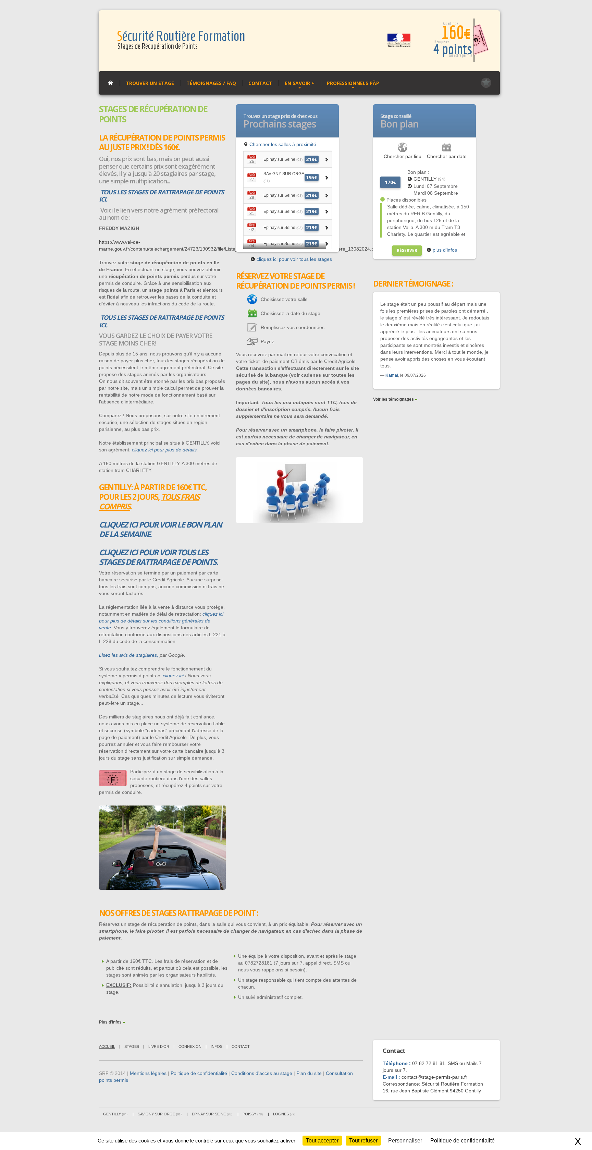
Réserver (407, 250)
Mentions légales (148, 1073)
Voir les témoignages (393, 399)
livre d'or (158, 1046)
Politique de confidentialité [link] (462, 1140)
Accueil (107, 1046)
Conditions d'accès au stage (261, 1073)
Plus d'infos (110, 1022)
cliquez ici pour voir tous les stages (293, 259)
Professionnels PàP (353, 83)
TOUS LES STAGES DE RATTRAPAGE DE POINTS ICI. (161, 196)
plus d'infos (444, 250)
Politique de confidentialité (199, 1073)
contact (241, 1046)
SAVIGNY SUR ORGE (160, 1114)
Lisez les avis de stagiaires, (128, 655)
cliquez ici (173, 675)
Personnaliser (405, 1140)
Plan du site (309, 1073)
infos (216, 1046)
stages (131, 1046)
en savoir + (299, 83)
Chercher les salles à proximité (282, 144)
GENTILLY (429, 179)
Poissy (253, 1114)
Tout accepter (322, 1140)
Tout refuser (363, 1140)
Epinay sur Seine (212, 1114)
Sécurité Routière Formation (181, 36)
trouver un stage (150, 83)
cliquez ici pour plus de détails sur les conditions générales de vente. (161, 620)
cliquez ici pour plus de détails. (165, 449)
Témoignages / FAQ (211, 83)
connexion (189, 1046)
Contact (260, 83)
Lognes (284, 1114)
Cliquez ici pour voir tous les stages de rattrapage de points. (158, 557)
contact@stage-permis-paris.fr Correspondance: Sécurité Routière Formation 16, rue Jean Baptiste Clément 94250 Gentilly (433, 1083)
